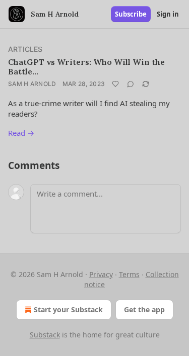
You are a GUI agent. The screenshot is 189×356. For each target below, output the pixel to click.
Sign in (168, 14)
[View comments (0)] (130, 84)
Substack (45, 334)
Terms (129, 274)
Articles (25, 49)
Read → (21, 133)
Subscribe (131, 14)
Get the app (144, 309)
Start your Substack (68, 309)
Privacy (101, 274)
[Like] (115, 84)
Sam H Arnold (32, 83)
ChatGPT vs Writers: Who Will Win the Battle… (86, 66)
